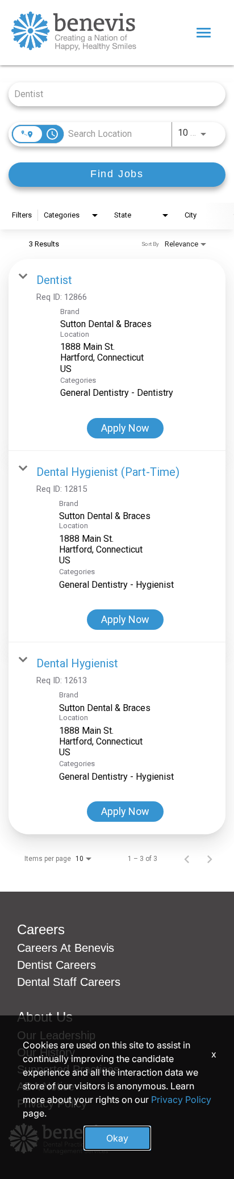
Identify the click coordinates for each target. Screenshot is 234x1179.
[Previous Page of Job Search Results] (187, 858)
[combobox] (111, 94)
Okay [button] (117, 1138)
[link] (117, 355)
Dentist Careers (56, 965)
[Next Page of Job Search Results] (209, 858)
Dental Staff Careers (68, 982)
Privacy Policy (181, 1099)
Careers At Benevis (65, 948)
